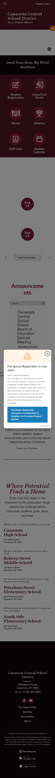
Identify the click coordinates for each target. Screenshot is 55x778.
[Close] (47, 353)
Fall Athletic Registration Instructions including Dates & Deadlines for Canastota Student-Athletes (26, 415)
